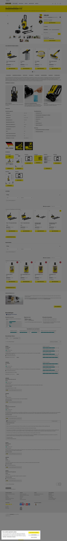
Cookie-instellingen (34, 537)
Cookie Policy (4, 536)
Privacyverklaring (9, 536)
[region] (20, 535)
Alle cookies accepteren (34, 532)
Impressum (13, 536)
